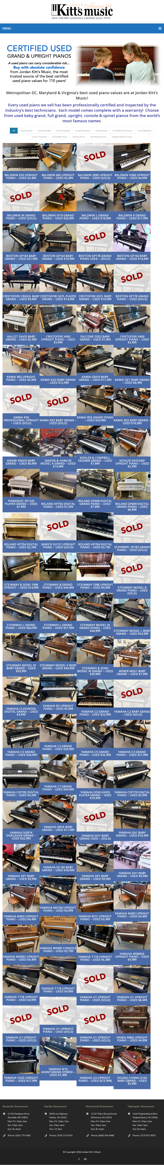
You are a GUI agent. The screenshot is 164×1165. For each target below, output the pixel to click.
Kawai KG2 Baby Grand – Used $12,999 (58, 381)
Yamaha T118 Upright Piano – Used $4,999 (58, 990)
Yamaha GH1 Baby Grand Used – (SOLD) (95, 837)
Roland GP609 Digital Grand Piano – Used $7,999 (95, 503)
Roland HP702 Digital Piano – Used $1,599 (58, 505)
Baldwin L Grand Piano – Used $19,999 (95, 217)
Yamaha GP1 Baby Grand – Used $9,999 (21, 877)
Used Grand (26, 130)
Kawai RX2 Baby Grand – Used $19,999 (132, 422)
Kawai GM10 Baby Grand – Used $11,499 (95, 378)
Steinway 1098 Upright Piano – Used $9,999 (95, 586)
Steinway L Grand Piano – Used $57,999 (58, 626)
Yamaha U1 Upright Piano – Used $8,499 (132, 998)
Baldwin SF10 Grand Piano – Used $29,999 (58, 217)
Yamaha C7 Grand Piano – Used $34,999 (58, 788)
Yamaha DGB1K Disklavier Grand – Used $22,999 (21, 835)
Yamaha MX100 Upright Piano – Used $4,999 (58, 909)
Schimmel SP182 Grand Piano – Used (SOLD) (132, 548)
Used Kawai (101, 130)
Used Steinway (82, 130)
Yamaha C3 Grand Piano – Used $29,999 (58, 747)
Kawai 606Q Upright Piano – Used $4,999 (132, 1039)
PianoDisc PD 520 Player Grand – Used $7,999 (21, 503)
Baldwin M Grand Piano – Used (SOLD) (21, 217)
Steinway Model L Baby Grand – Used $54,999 (132, 632)
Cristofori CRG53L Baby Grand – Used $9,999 (21, 297)
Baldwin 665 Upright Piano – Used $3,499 (58, 176)
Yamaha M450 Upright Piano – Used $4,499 (132, 915)
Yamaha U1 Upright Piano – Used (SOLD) (95, 998)
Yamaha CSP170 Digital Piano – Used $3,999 (132, 794)
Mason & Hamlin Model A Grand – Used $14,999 (58, 463)
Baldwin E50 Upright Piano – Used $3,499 (21, 176)
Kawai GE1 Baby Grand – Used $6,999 (132, 381)
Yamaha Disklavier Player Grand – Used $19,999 (95, 795)
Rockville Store (59, 136)
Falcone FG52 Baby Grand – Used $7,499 (95, 338)
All (13, 130)
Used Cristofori (39, 136)
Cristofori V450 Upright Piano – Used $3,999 (58, 339)
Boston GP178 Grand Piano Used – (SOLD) (95, 257)
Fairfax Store (79, 136)
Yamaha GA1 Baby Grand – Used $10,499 (132, 834)
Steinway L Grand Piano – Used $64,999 (21, 626)
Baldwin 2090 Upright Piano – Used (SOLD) (95, 176)
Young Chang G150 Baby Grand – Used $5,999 (132, 1080)
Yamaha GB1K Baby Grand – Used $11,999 (58, 828)
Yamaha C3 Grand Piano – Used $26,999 (21, 753)
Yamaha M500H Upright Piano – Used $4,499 (21, 958)
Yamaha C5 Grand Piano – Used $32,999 (95, 753)
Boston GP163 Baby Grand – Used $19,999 (58, 257)
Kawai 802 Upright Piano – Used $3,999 (21, 378)
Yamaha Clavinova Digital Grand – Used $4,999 (21, 711)
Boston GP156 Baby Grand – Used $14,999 (132, 257)
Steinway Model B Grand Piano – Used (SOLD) (132, 590)
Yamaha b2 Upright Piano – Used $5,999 (58, 707)
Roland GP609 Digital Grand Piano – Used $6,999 (132, 506)
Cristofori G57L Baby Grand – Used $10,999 (95, 297)
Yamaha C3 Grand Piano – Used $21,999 (132, 753)
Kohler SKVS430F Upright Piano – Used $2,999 (132, 463)
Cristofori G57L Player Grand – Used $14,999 (58, 297)
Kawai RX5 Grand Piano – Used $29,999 (95, 419)
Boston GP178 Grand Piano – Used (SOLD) (132, 297)
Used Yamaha (63, 130)
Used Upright (44, 130)
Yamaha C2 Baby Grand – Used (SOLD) (132, 713)
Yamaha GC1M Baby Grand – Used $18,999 (58, 869)
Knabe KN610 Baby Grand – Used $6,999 (21, 462)
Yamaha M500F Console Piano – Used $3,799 (58, 949)
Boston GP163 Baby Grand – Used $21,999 (21, 257)
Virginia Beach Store (122, 136)
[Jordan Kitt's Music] (82, 11)
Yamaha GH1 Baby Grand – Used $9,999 (132, 874)
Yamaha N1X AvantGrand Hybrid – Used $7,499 (58, 1072)
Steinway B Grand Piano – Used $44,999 (58, 586)
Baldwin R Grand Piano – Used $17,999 (132, 217)
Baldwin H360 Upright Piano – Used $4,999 (132, 176)
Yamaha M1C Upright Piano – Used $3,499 (95, 918)
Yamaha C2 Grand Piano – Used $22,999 (95, 713)
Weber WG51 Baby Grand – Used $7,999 (132, 672)
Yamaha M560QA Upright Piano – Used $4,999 (132, 956)
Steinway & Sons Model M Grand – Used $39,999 (95, 671)
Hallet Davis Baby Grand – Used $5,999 (21, 338)
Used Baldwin (144, 130)
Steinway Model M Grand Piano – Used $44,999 (95, 627)
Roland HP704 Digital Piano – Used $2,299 (21, 546)
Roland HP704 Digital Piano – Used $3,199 (95, 546)
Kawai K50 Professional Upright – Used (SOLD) (21, 420)
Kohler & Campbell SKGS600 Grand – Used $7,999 (95, 460)
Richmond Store (98, 136)
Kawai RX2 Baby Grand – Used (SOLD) (58, 422)
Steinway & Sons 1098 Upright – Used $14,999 (21, 586)
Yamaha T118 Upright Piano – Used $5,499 (95, 958)
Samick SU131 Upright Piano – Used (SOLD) (58, 546)
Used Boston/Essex (122, 130)
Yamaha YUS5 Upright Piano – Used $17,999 (21, 1079)
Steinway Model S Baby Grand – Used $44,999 (58, 667)
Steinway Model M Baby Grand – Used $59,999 (21, 668)
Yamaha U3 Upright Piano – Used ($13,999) (95, 1079)
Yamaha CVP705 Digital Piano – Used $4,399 (21, 794)
